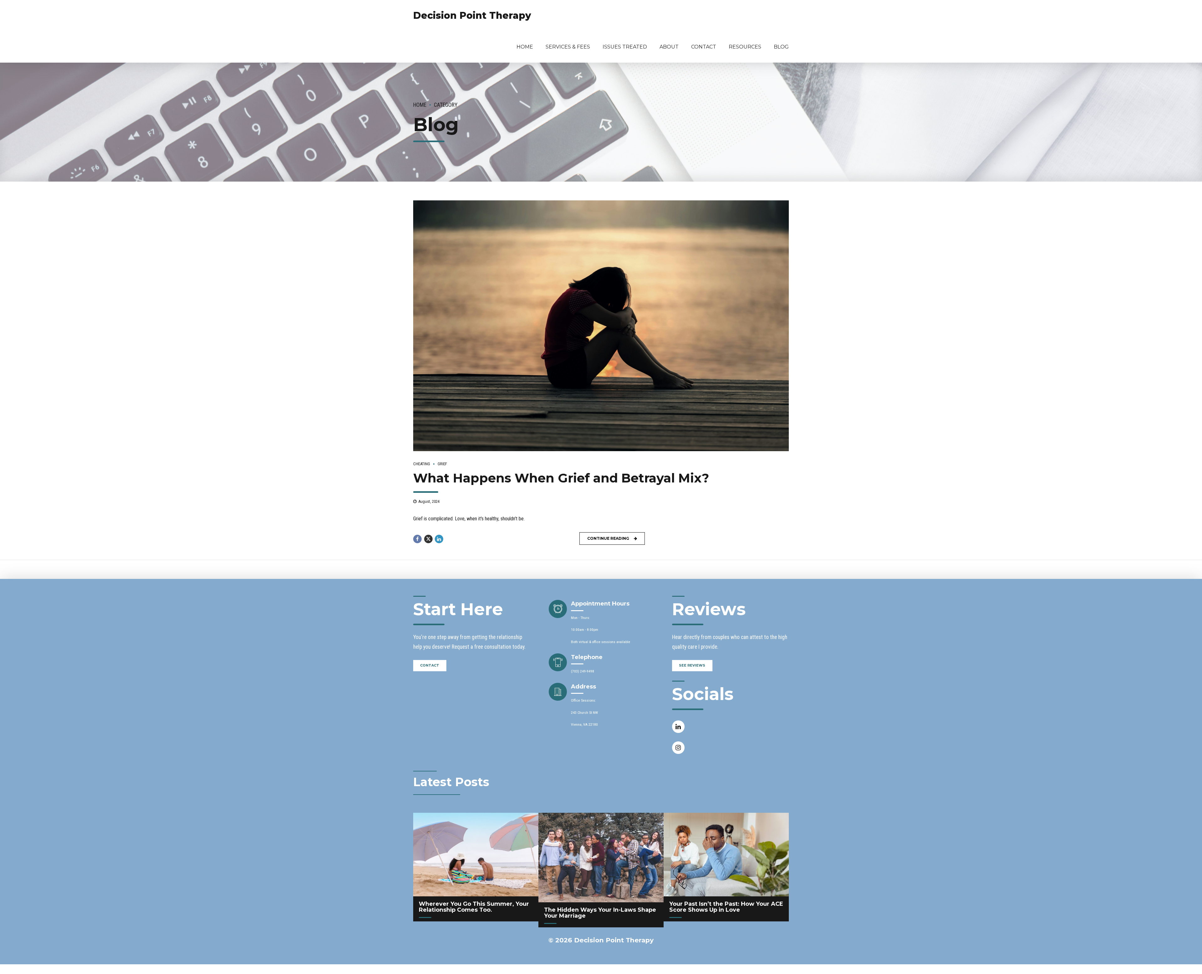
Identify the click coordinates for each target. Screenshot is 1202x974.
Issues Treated (625, 47)
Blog (781, 47)
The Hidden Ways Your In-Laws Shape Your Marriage (600, 912)
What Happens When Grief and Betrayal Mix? (561, 478)
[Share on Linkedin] (439, 539)
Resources (745, 47)
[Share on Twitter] (428, 539)
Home (524, 47)
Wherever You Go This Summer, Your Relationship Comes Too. (474, 906)
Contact (703, 47)
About (669, 47)
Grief (442, 463)
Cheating (421, 463)
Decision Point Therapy (472, 15)
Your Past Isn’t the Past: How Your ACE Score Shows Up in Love (726, 906)
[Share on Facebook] (417, 539)
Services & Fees (568, 47)
